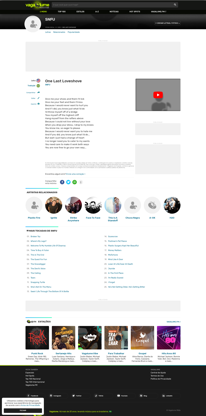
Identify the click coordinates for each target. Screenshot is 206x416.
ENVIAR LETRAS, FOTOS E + (168, 23)
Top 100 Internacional (35, 382)
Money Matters (114, 250)
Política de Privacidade (161, 379)
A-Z (97, 11)
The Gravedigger (38, 264)
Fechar (23, 410)
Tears (33, 278)
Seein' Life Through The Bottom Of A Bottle (50, 291)
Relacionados (59, 32)
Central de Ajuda (158, 373)
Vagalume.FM (158, 11)
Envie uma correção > (75, 174)
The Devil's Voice (38, 268)
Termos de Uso (157, 376)
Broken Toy (35, 236)
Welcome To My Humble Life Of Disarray (48, 246)
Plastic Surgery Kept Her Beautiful (123, 246)
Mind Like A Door (115, 259)
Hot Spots (134, 11)
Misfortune (113, 255)
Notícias (114, 11)
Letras (48, 32)
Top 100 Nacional (33, 379)
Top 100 (62, 11)
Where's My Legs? (38, 241)
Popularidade (74, 32)
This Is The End (37, 255)
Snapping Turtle (38, 282)
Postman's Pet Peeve (117, 241)
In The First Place (115, 273)
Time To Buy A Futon (40, 250)
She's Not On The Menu (41, 287)
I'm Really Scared (115, 278)
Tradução (31, 86)
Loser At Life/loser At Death (120, 264)
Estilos (80, 11)
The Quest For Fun (39, 259)
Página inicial (49, 27)
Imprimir (34, 104)
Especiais (30, 373)
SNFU (50, 19)
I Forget (111, 282)
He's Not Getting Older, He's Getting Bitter (126, 287)
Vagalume (37, 4)
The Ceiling (36, 273)
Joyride (111, 268)
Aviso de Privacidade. (30, 405)
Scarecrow (113, 236)
